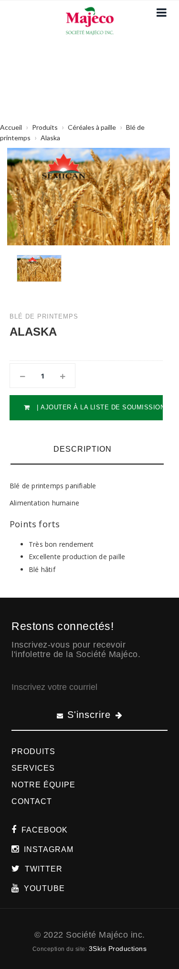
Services (33, 768)
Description (82, 449)
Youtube (44, 888)
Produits (33, 751)
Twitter (44, 869)
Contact (31, 801)
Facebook (44, 830)
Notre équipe (43, 785)
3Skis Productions (118, 948)
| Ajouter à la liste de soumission (99, 407)
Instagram (49, 849)
